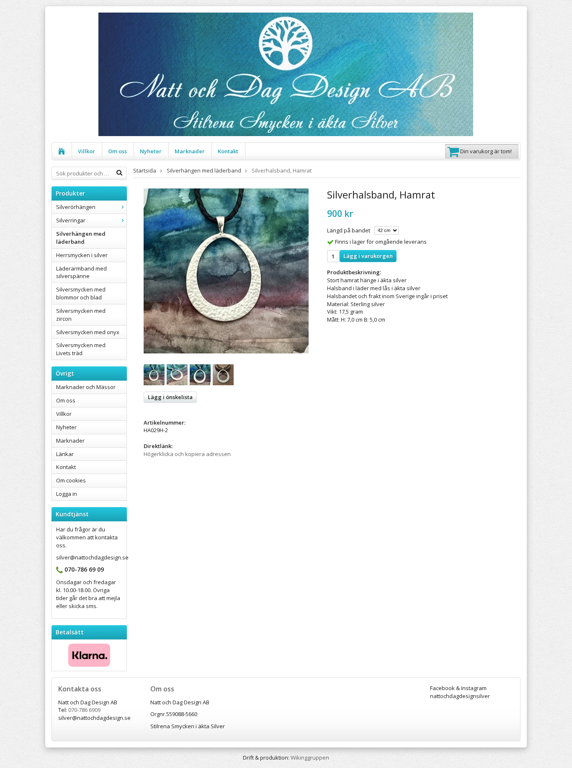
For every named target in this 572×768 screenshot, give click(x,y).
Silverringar (70, 220)
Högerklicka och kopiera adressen (187, 454)
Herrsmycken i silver (82, 255)
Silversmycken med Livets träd (81, 349)
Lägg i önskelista (170, 397)
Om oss (117, 151)
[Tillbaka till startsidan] (62, 151)
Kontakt (228, 151)
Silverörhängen (75, 207)
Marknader (190, 151)
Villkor (86, 151)
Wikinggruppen (310, 757)
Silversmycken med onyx (87, 332)
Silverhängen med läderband (81, 237)
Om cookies (71, 480)
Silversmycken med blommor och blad (81, 293)
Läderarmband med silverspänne (81, 272)
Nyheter (151, 151)
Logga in (66, 493)
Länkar (65, 454)
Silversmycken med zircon (81, 314)
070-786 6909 (84, 710)
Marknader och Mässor (86, 387)
